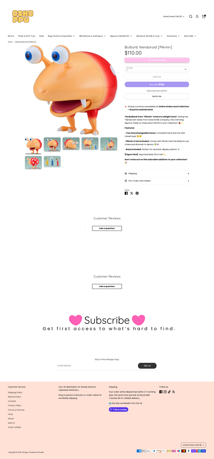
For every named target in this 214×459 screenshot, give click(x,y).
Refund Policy (14, 396)
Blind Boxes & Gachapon (91, 36)
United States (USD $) (172, 16)
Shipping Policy (15, 392)
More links (189, 36)
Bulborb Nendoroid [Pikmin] (25, 42)
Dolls (41, 36)
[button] (157, 60)
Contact (12, 401)
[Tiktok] (169, 391)
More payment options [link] (157, 90)
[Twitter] (173, 391)
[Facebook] (160, 391)
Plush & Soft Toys (26, 36)
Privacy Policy (14, 405)
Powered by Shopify (36, 452)
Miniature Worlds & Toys (148, 36)
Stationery (172, 36)
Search (11, 422)
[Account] (197, 16)
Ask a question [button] (107, 228)
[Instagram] (165, 391)
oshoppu (25, 452)
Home (10, 42)
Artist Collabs (14, 427)
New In (11, 36)
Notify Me (156, 96)
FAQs (10, 414)
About (11, 418)
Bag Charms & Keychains (60, 36)
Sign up (147, 365)
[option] (71, 91)
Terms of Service (16, 409)
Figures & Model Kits (120, 36)
